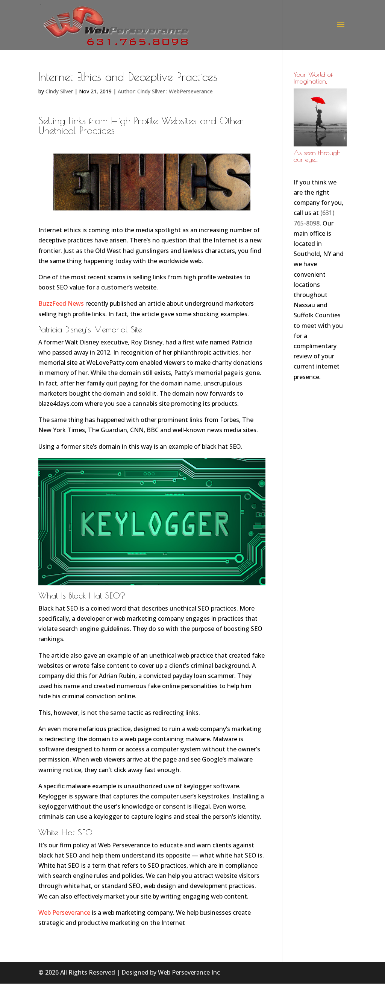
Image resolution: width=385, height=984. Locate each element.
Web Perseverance (64, 912)
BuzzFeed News (61, 303)
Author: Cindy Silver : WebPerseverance (165, 91)
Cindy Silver (59, 91)
